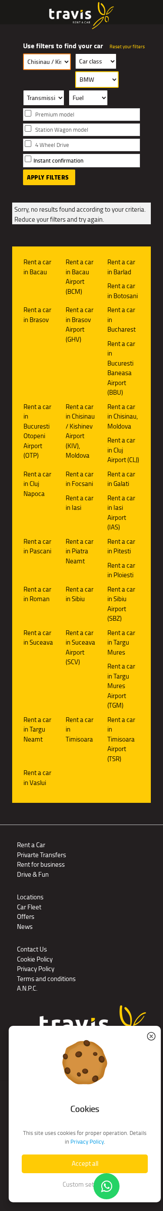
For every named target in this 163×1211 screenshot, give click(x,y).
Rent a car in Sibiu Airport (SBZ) (121, 604)
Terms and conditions (46, 978)
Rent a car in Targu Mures (121, 642)
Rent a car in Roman (37, 594)
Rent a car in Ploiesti (121, 570)
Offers (25, 916)
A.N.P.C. (27, 988)
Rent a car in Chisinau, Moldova (122, 416)
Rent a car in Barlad (121, 266)
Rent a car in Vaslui (37, 777)
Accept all (85, 1163)
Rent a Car (31, 844)
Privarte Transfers (41, 854)
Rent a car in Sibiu (79, 594)
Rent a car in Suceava (38, 637)
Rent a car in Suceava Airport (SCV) (80, 647)
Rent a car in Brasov (37, 314)
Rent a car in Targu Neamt (37, 729)
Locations (30, 897)
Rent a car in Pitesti (121, 546)
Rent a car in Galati (121, 479)
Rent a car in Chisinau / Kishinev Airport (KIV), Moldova (80, 431)
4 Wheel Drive (52, 145)
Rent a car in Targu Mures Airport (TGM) (121, 686)
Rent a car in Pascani (37, 546)
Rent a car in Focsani (79, 479)
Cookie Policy (35, 959)
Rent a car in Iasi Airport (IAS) (121, 512)
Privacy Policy (35, 968)
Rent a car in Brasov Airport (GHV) (79, 324)
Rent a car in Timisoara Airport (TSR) (121, 739)
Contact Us (32, 949)
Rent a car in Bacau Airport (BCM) (79, 276)
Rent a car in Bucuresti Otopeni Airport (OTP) (37, 431)
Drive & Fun (33, 874)
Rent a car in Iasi (79, 502)
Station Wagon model (61, 129)
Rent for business (41, 864)
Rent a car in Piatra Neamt (79, 551)
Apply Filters (48, 177)
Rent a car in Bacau (37, 266)
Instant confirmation (58, 161)
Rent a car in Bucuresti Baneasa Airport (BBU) (121, 368)
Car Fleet (29, 907)
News (25, 926)
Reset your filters (127, 46)
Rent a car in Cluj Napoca (37, 484)
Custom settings (85, 1184)
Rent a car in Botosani (122, 290)
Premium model (54, 114)
